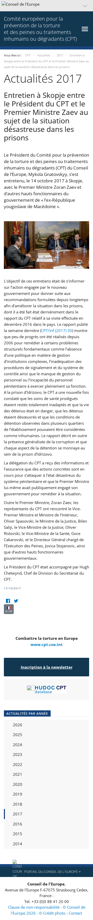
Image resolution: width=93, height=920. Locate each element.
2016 (17, 824)
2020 (17, 784)
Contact (75, 913)
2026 (17, 724)
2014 (17, 843)
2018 (17, 804)
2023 (17, 754)
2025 (17, 734)
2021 (17, 774)
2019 (17, 794)
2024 (17, 744)
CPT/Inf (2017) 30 (56, 330)
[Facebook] (8, 601)
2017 (17, 813)
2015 (17, 833)
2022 (17, 764)
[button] (46, 5)
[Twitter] (16, 601)
